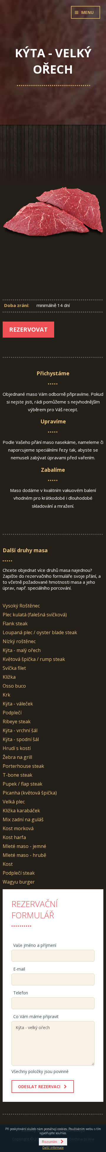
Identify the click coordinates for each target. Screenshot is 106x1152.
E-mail (19, 969)
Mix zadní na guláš (23, 819)
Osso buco (14, 686)
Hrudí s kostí (17, 748)
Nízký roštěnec (19, 641)
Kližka (9, 677)
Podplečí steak (19, 873)
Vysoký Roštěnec (21, 605)
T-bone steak (17, 775)
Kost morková (18, 828)
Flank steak (15, 623)
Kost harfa (14, 837)
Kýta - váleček (18, 703)
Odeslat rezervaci (39, 1086)
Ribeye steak (17, 721)
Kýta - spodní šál (21, 739)
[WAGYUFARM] (53, 22)
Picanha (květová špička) (30, 792)
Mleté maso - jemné (24, 846)
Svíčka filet (14, 668)
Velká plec (14, 801)
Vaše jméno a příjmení (34, 945)
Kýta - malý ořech (22, 650)
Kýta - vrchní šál (20, 730)
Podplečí (12, 712)
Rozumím (49, 1142)
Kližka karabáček (21, 810)
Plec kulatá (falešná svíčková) (35, 614)
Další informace (53, 1147)
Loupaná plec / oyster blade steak (40, 632)
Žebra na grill (17, 757)
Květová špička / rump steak (34, 659)
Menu (87, 12)
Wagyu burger (19, 882)
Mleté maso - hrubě (24, 855)
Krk (6, 694)
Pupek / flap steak (22, 784)
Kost (8, 864)
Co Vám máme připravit (36, 1016)
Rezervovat (28, 329)
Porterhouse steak (23, 766)
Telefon (20, 993)
